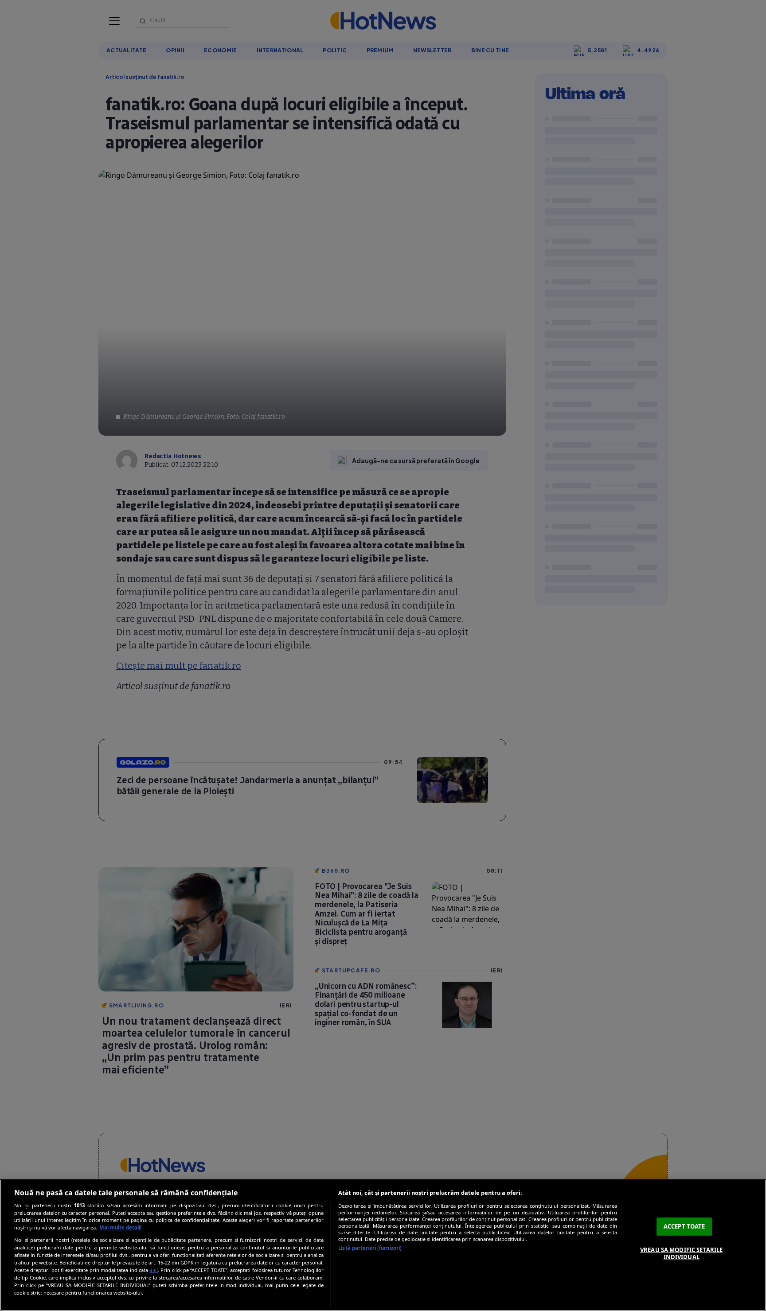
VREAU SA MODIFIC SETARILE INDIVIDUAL (681, 1253)
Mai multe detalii (120, 1227)
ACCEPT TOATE (684, 1226)
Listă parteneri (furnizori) (370, 1248)
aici (153, 1270)
